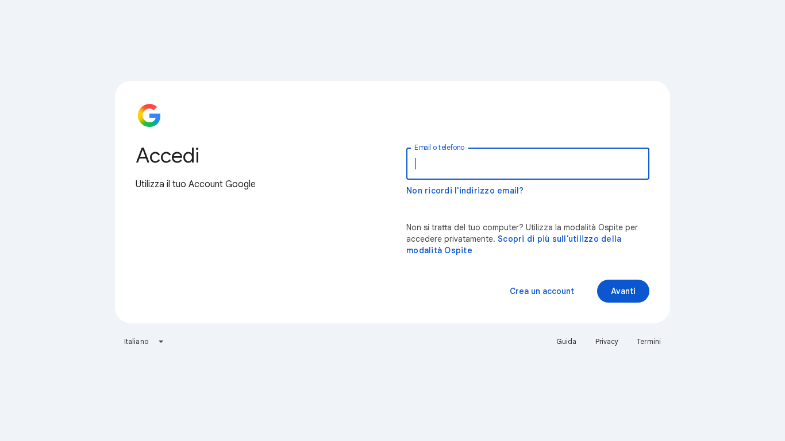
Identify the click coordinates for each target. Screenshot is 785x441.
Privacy (607, 341)
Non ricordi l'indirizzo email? (465, 190)
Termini (649, 341)
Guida (566, 341)
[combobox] (144, 341)
